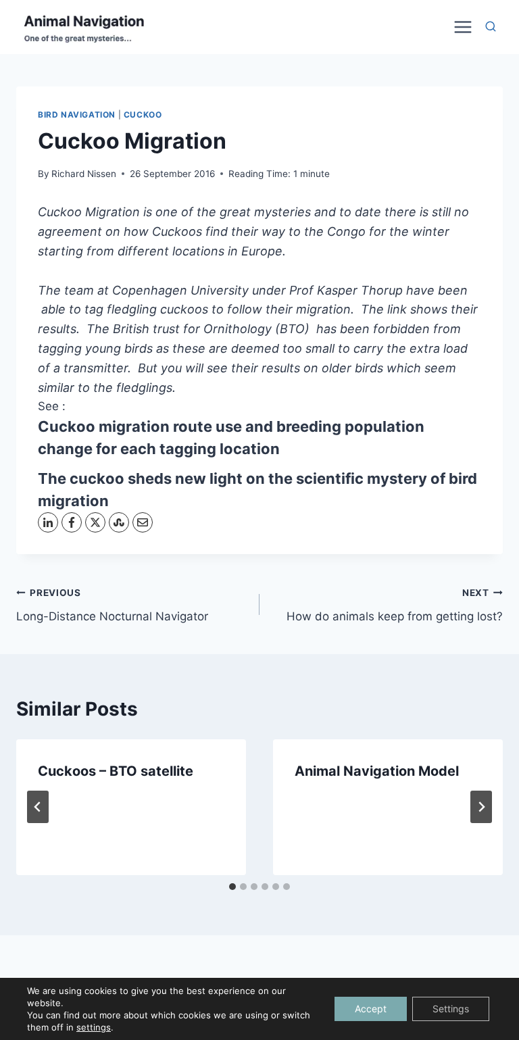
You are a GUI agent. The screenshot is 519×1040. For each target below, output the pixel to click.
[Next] (481, 807)
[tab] (232, 886)
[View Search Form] (490, 27)
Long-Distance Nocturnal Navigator (112, 605)
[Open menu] (460, 27)
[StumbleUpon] (119, 522)
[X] (95, 522)
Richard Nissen (83, 173)
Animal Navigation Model (377, 771)
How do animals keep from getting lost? (395, 605)
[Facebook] (71, 522)
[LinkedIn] (48, 522)
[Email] (142, 522)
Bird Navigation (77, 114)
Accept (371, 1008)
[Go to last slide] (38, 807)
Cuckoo (143, 114)
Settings (450, 1008)
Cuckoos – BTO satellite (115, 771)
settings (93, 1027)
